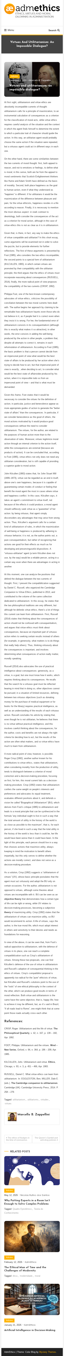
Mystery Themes (47, 1352)
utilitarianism (19, 1099)
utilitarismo (32, 1099)
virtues (8, 1103)
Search (52, 30)
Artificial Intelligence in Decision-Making (29, 1330)
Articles (14, 76)
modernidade (26, 1276)
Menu (11, 30)
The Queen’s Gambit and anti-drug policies (46, 1139)
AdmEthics (30, 1262)
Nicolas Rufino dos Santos (34, 1195)
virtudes (44, 1099)
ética (15, 1276)
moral (37, 1276)
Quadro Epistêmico (22, 1209)
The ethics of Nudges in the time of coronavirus (18, 1139)
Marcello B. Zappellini (40, 80)
